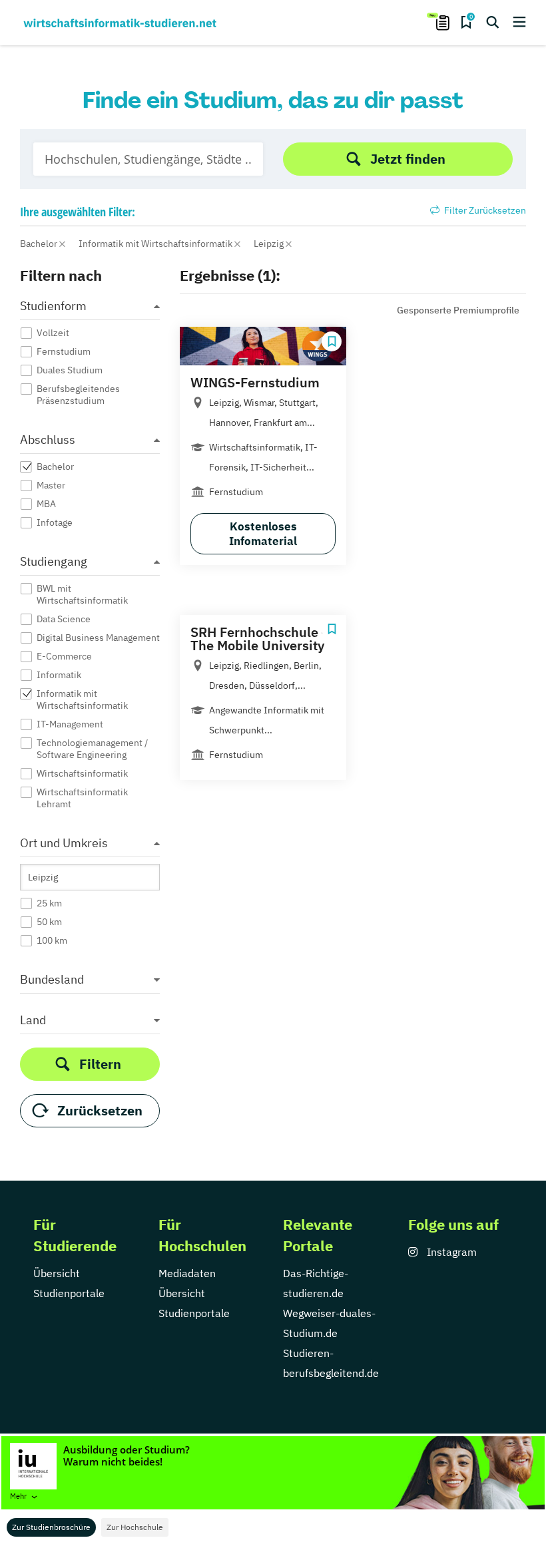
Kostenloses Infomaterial (263, 533)
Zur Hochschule (135, 1527)
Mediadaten (187, 1273)
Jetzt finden (407, 159)
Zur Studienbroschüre (51, 1527)
